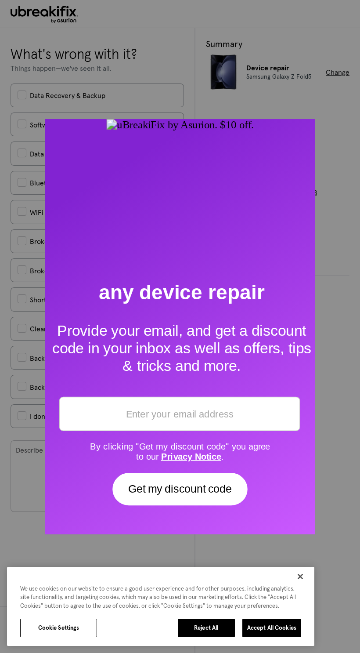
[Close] (300, 576)
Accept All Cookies (271, 627)
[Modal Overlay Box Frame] (180, 326)
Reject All (206, 627)
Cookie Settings (58, 627)
